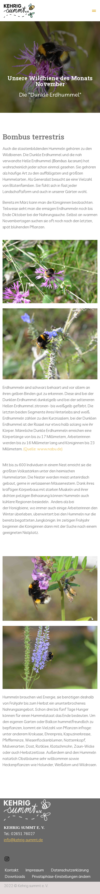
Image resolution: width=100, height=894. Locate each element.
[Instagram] (7, 860)
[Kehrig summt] (19, 11)
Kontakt (11, 870)
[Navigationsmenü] (94, 11)
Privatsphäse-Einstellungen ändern (61, 876)
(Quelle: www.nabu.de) (43, 448)
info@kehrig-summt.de (23, 839)
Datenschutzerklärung (70, 870)
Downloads (15, 876)
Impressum (35, 870)
